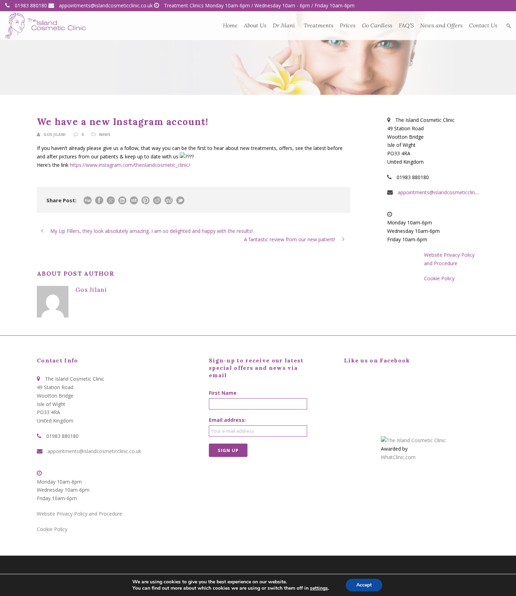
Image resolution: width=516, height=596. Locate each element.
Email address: (227, 420)
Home (230, 25)
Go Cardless (377, 25)
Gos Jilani (55, 134)
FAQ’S (406, 25)
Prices (348, 25)
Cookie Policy (439, 278)
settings (319, 588)
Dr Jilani (284, 25)
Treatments (318, 25)
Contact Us (483, 25)
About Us (255, 25)
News (105, 134)
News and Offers (441, 25)
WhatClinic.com (398, 457)
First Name (223, 392)
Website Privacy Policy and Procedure (79, 513)
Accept (364, 585)
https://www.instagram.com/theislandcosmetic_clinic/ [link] (130, 165)
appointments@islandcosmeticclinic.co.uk (106, 5)
